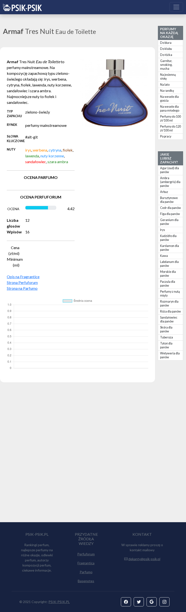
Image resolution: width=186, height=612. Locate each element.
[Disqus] (93, 454)
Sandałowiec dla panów (168, 319)
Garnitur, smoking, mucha (166, 64)
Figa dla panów (170, 214)
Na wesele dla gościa (169, 98)
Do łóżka (166, 55)
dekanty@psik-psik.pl (144, 559)
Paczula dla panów (167, 283)
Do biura (165, 43)
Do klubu (166, 49)
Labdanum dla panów (169, 264)
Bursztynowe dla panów (169, 200)
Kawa (164, 256)
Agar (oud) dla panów (169, 170)
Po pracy (165, 136)
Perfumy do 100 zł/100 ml (170, 118)
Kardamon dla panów (169, 248)
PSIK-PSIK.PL (59, 602)
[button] (126, 601)
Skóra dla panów (166, 329)
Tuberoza (166, 337)
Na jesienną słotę (168, 76)
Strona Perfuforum (22, 282)
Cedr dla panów (170, 208)
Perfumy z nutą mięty (170, 293)
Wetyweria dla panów (170, 355)
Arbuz (164, 192)
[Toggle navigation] (176, 7)
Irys (162, 230)
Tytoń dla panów (166, 345)
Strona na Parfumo (22, 288)
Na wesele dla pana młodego (169, 108)
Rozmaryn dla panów (169, 303)
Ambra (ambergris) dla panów (170, 182)
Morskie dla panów (168, 273)
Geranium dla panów (169, 222)
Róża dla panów (170, 311)
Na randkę (167, 90)
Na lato (165, 84)
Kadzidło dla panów (168, 238)
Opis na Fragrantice (23, 276)
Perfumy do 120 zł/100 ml (170, 128)
